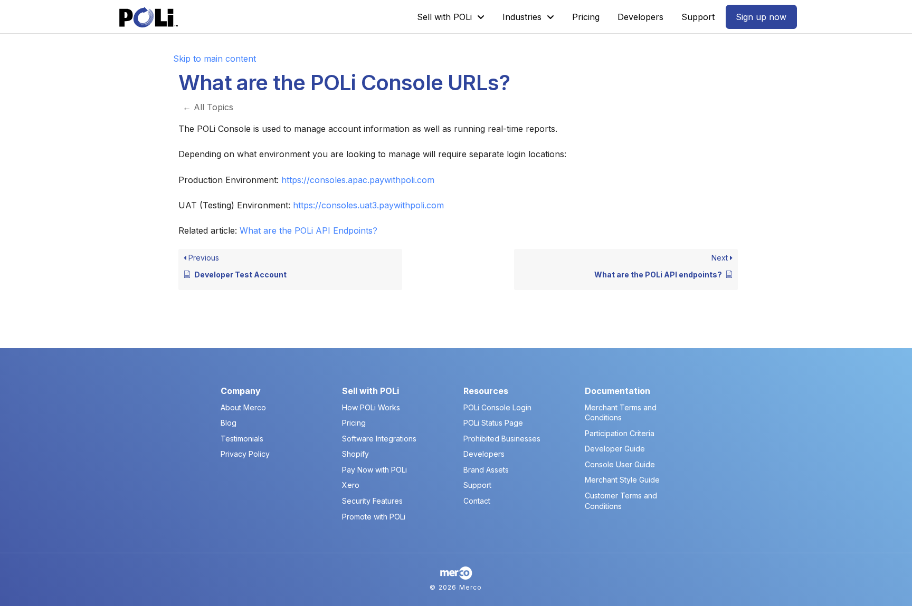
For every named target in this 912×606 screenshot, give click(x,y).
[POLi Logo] (149, 17)
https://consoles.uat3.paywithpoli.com (368, 205)
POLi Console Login (497, 407)
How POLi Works (371, 407)
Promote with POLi (373, 516)
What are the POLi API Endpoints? (308, 230)
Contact (476, 500)
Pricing (354, 422)
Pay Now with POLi (374, 469)
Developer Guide (615, 448)
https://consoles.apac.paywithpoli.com (357, 180)
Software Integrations (379, 438)
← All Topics (208, 107)
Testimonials (242, 438)
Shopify (355, 453)
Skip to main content (214, 58)
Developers (484, 453)
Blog (228, 422)
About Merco (243, 407)
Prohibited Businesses (501, 438)
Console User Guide (620, 464)
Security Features (372, 500)
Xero (350, 484)
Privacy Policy (245, 453)
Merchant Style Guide (622, 479)
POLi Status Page (493, 422)
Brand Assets (486, 469)
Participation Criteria (619, 433)
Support (477, 484)
